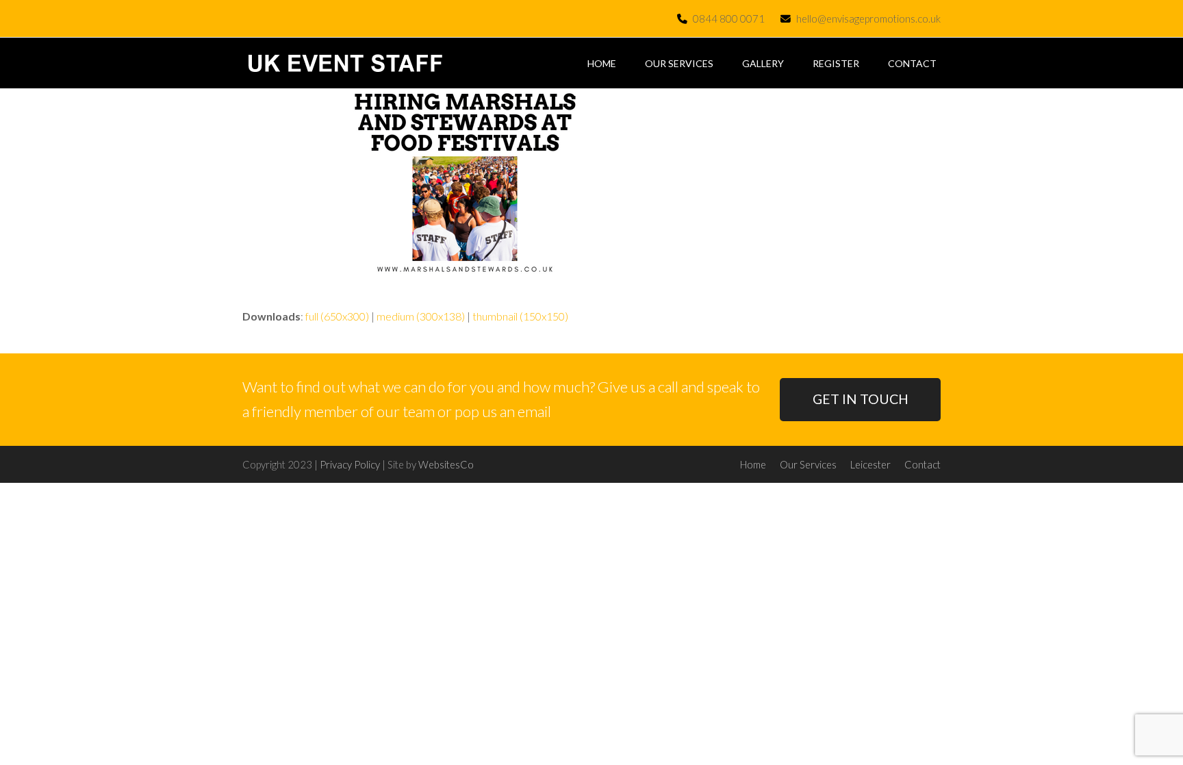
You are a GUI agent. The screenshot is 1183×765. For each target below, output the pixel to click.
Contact (922, 464)
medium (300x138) (421, 316)
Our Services (808, 464)
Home (753, 464)
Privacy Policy (350, 464)
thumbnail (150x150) (520, 316)
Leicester (870, 464)
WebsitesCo (446, 464)
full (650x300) (337, 316)
